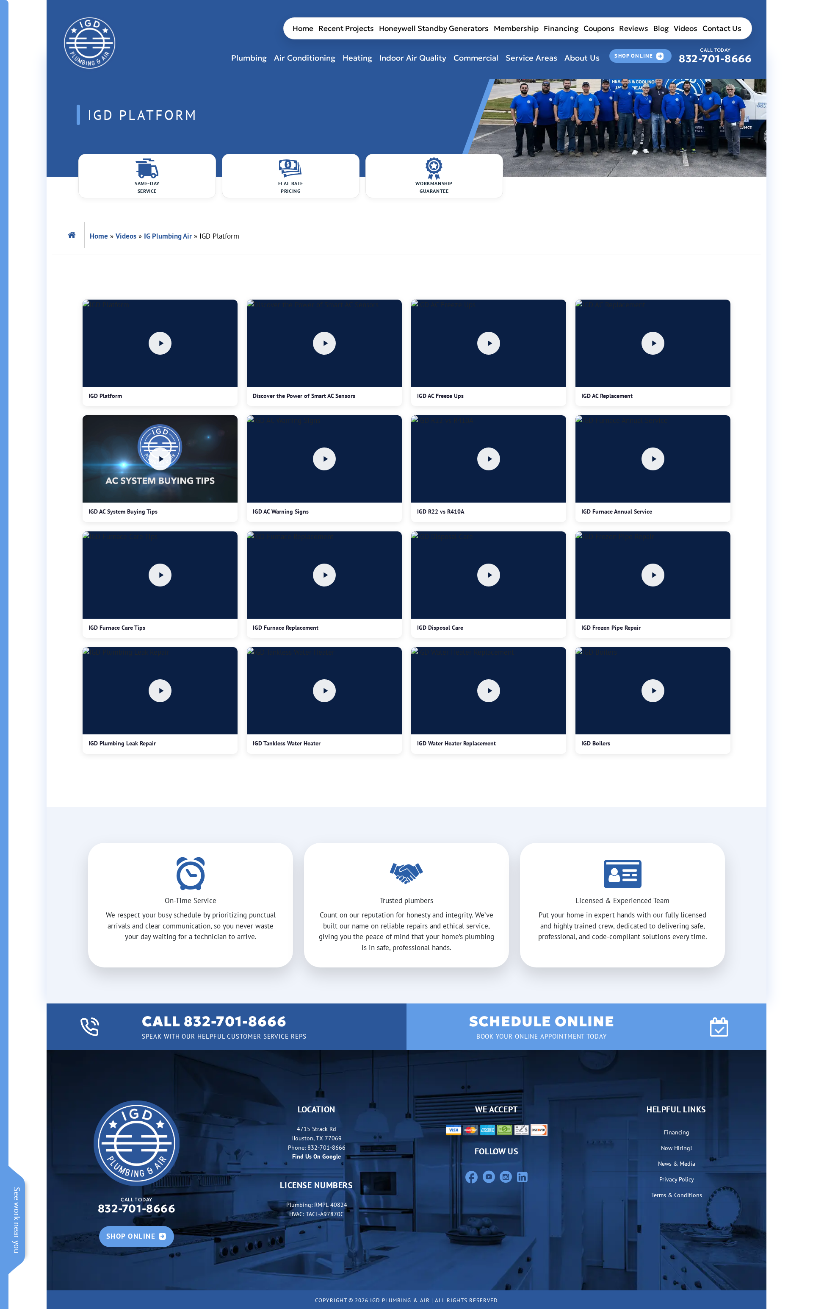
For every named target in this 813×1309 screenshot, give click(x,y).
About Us (582, 58)
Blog (661, 28)
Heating (357, 58)
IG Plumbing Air (168, 236)
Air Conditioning (304, 58)
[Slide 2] (414, 955)
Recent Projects (346, 28)
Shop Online (633, 55)
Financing (561, 28)
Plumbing (249, 58)
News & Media (676, 1163)
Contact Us (721, 28)
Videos (685, 28)
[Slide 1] (399, 955)
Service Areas (531, 58)
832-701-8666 (715, 56)
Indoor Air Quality (412, 58)
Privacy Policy (676, 1179)
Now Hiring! (676, 1148)
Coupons (598, 28)
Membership (516, 28)
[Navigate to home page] (89, 43)
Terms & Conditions (676, 1195)
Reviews (633, 28)
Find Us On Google (316, 1156)
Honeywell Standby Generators (434, 28)
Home (303, 28)
